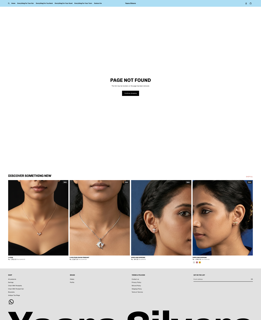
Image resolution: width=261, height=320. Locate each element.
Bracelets (11, 292)
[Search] (9, 3)
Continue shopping (130, 93)
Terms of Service (137, 292)
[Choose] (250, 252)
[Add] (65, 252)
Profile (72, 282)
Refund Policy (136, 286)
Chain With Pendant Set (16, 289)
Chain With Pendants (15, 286)
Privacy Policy (136, 282)
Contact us (135, 279)
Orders (72, 279)
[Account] (246, 3)
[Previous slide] (11, 218)
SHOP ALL (249, 177)
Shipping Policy (137, 289)
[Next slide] (65, 218)
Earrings (10, 282)
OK (252, 279)
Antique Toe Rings (14, 295)
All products (12, 279)
